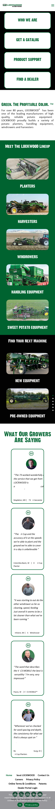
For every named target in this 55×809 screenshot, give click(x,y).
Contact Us (43, 775)
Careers (19, 780)
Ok (20, 805)
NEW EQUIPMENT (27, 381)
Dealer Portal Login (27, 788)
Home (9, 775)
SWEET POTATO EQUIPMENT (27, 327)
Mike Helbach (19, 630)
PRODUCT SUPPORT (27, 59)
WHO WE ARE (27, 20)
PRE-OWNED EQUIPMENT (27, 416)
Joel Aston (18, 748)
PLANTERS (27, 186)
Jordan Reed (19, 560)
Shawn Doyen (19, 497)
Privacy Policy (33, 780)
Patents (43, 784)
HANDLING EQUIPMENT (27, 292)
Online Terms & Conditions (22, 784)
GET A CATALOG (27, 40)
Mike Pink (18, 689)
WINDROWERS (27, 257)
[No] (51, 800)
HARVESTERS (27, 222)
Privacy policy (31, 805)
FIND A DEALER (27, 79)
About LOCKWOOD (25, 775)
